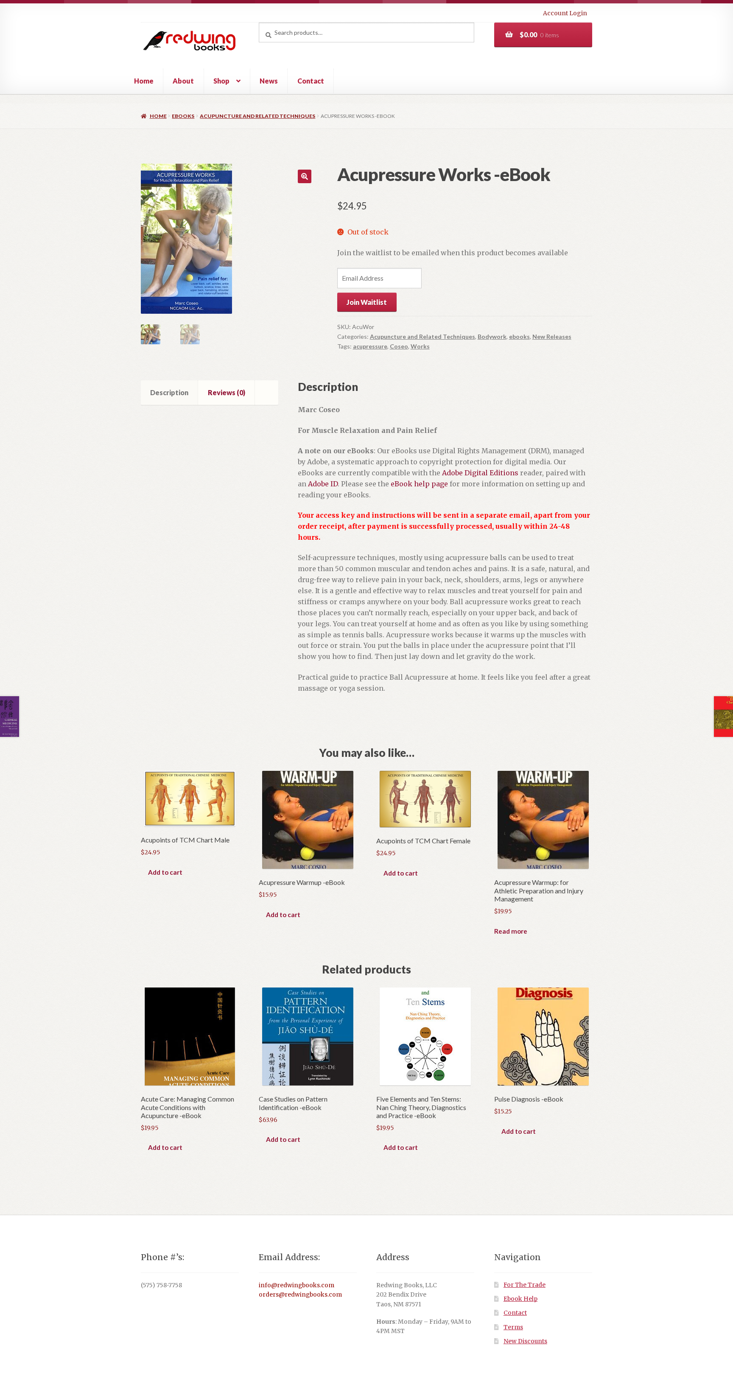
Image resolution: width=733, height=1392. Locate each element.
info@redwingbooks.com (296, 1285)
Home (144, 81)
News (269, 81)
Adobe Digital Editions (480, 473)
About (183, 81)
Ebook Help (520, 1299)
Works (420, 346)
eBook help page (419, 484)
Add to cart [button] (165, 872)
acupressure (370, 346)
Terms (513, 1327)
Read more (510, 931)
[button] (304, 176)
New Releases (551, 336)
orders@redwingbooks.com (300, 1294)
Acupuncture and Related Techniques (257, 116)
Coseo (399, 346)
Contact (310, 81)
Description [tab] (169, 392)
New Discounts (525, 1341)
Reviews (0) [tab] (226, 392)
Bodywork (492, 336)
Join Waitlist (367, 302)
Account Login (565, 13)
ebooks (183, 116)
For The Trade (525, 1285)
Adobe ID (323, 484)
